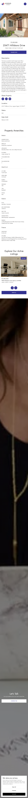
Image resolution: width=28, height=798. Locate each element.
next (15, 287)
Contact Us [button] (14, 701)
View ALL (14, 292)
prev (12, 287)
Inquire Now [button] (14, 52)
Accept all (14, 794)
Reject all (14, 787)
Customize (14, 790)
